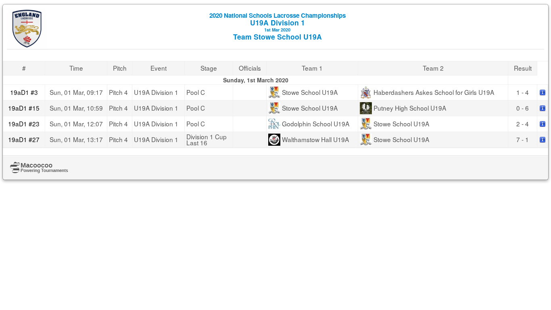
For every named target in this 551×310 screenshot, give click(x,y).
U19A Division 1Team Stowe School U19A (277, 26)
